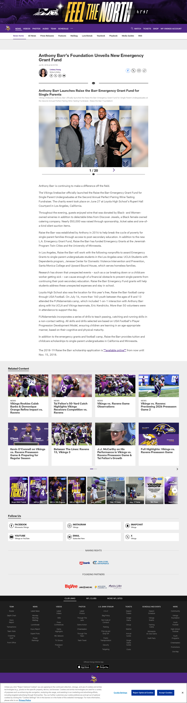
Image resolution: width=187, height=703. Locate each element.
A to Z (106, 611)
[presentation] (178, 469)
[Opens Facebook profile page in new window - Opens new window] (51, 75)
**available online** (114, 350)
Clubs (128, 649)
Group (128, 625)
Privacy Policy (25, 700)
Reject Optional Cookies (143, 693)
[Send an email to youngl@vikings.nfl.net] (64, 75)
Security (106, 645)
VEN (59, 618)
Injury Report (35, 629)
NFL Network (59, 636)
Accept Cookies (165, 693)
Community (175, 611)
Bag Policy (106, 615)
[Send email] (139, 72)
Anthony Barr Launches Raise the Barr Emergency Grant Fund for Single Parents (89, 92)
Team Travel (82, 640)
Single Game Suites (128, 642)
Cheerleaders (82, 629)
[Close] (183, 693)
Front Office (11, 642)
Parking (106, 627)
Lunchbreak (35, 625)
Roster (11, 611)
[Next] (113, 170)
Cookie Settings (120, 693)
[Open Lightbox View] (93, 142)
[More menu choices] (72, 28)
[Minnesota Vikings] (93, 679)
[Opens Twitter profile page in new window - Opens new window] (55, 75)
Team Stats (11, 631)
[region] (93, 693)
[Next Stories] (174, 490)
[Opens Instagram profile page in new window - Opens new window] (59, 75)
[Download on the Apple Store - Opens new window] (84, 667)
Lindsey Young (55, 69)
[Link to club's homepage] (7, 28)
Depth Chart (11, 615)
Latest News (35, 611)
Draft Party (152, 638)
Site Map (175, 651)
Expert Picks (35, 633)
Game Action (82, 625)
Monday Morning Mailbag (35, 618)
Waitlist (128, 629)
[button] (92, 469)
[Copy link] (144, 70)
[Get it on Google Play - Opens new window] (102, 668)
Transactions (11, 627)
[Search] (132, 28)
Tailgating (105, 649)
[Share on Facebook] (128, 72)
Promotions (175, 647)
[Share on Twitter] (133, 72)
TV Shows (59, 640)
